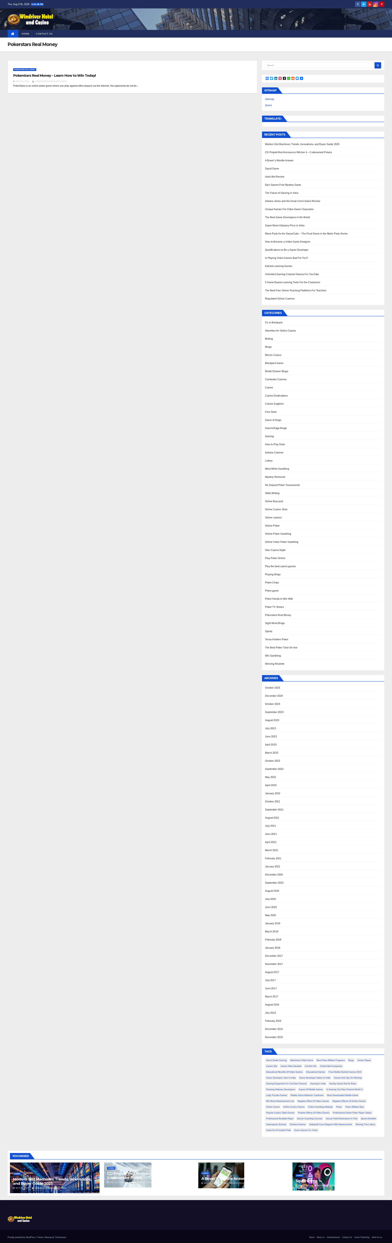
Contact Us (44, 33)
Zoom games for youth (306, 1130)
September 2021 (274, 809)
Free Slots (271, 412)
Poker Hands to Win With (279, 599)
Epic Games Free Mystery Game (283, 185)
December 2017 (274, 956)
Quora (268, 105)
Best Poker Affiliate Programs (331, 1060)
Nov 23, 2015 (22, 81)
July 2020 (270, 899)
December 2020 (274, 874)
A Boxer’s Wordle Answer (279, 160)
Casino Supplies (274, 403)
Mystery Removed (275, 477)
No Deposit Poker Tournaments (282, 485)
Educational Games (315, 1072)
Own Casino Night (275, 550)
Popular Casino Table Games (280, 1112)
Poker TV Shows (274, 607)
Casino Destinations (276, 395)
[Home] (13, 34)
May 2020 (270, 915)
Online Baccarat (274, 501)
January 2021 (272, 866)
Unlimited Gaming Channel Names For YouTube (292, 274)
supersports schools (276, 1124)
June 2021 (271, 834)
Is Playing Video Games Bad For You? (286, 258)
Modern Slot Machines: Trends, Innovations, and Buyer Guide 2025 (302, 144)
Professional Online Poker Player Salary (352, 1112)
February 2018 (273, 939)
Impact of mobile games (311, 1089)
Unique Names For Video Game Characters (289, 209)
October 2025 (272, 687)
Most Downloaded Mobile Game (342, 1095)
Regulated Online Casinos (280, 298)
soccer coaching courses (309, 1118)
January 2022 (272, 793)
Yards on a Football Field (278, 1130)
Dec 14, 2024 (116, 1182)
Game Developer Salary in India (314, 1077)
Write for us (377, 1237)
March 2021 (271, 850)
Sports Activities (368, 1118)
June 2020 (271, 907)
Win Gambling (273, 655)
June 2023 (271, 736)
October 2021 (272, 801)
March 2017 (271, 996)
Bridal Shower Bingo (276, 371)
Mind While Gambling (277, 468)
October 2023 (272, 704)
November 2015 (274, 1037)
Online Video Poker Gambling (281, 542)
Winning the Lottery (365, 1124)
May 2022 (270, 777)
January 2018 (272, 947)
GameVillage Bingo (276, 428)
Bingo (268, 347)
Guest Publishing (361, 1237)
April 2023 (271, 744)
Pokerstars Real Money (24, 69)
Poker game (272, 590)
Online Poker (272, 525)
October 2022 (272, 761)
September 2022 (274, 769)
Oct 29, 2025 (22, 1188)
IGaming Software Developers (280, 1089)
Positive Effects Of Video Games (313, 1112)
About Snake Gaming (276, 1060)
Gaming (269, 436)
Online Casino (273, 1107)
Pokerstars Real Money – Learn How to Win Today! (54, 75)
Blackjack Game (274, 363)
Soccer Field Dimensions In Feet (341, 1118)
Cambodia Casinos (275, 379)
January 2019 (272, 923)
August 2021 (272, 817)
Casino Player (364, 1060)
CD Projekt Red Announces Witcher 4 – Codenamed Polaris (298, 152)
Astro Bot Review (274, 176)
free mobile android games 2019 (345, 1072)
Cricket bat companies (331, 1066)
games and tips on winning (348, 1077)
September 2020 (274, 882)
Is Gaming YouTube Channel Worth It (344, 1089)
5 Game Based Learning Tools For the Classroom (292, 282)
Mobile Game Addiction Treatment (307, 1095)
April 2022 (271, 785)
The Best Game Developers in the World (287, 217)
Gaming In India (318, 1083)
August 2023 (272, 720)
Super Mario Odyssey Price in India (284, 225)
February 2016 (273, 1021)
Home (25, 33)
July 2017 (270, 980)
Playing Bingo (273, 574)
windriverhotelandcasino (51, 81)
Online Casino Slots (276, 509)
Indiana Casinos (274, 452)
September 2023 (274, 712)
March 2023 (271, 752)
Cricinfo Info (311, 1066)
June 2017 (271, 988)
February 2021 (273, 858)
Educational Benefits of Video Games (284, 1072)
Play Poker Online (275, 558)
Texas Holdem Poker (276, 639)
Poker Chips (272, 582)
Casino (269, 387)
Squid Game (272, 168)
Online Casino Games (294, 1107)
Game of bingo (273, 420)
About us (321, 1237)
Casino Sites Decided (291, 1066)
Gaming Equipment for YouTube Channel (286, 1083)
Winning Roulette (274, 664)
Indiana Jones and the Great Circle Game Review (292, 201)
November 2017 (274, 964)
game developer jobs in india (281, 1077)
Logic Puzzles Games (276, 1095)
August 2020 (272, 891)
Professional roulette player (280, 1118)
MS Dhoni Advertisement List (280, 1101)
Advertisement (333, 1237)
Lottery (269, 460)
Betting (269, 338)
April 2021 (271, 842)
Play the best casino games (280, 566)
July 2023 (270, 728)
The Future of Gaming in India (281, 193)
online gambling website (320, 1107)
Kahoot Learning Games (278, 266)
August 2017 (272, 972)
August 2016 (272, 1004)
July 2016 (270, 1012)
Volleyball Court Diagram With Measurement (330, 1124)
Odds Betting (272, 493)
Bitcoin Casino (273, 355)
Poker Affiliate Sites (354, 1107)
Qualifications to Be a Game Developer (286, 250)
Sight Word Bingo (275, 623)
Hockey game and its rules (342, 1083)
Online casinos (273, 517)
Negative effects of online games (349, 1101)
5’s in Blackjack (274, 322)
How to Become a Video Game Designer (287, 241)
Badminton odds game (301, 1060)
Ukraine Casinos (298, 1124)
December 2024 (274, 696)
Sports (268, 631)
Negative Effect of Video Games (313, 1101)
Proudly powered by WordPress (22, 1237)
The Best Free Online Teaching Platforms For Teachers (295, 290)
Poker (339, 1107)
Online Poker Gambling (278, 533)
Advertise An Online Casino (280, 330)
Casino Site (271, 1066)
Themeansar (60, 1237)
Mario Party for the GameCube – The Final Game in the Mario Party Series (306, 233)
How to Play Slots (275, 444)
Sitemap (269, 99)
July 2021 (270, 826)
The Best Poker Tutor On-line (281, 647)
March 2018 (271, 931)
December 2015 (274, 1029)
